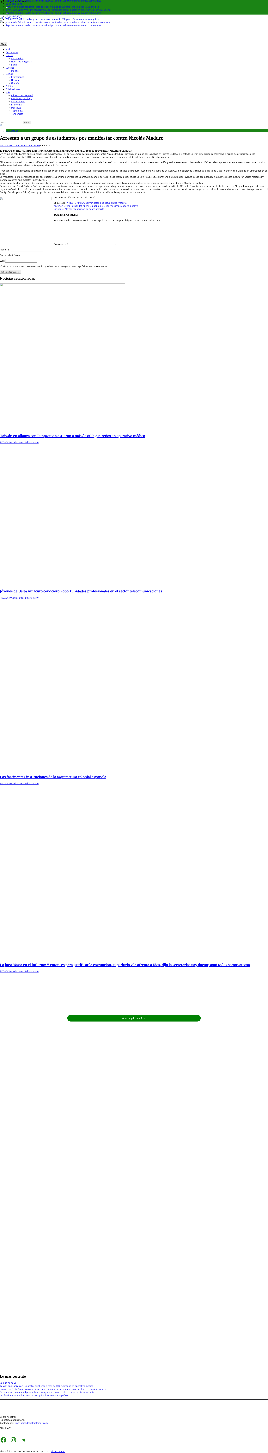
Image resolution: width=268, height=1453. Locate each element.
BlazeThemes (58, 1451)
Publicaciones (13, 89)
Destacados (12, 52)
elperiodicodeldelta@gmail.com (31, 1423)
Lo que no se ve (14, 13)
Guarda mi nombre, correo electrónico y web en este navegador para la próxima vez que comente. (55, 266)
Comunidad (17, 58)
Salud (14, 64)
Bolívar (89, 202)
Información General (22, 95)
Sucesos (10, 67)
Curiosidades (18, 101)
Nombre (5, 249)
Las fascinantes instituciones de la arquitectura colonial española (53, 777)
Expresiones (17, 77)
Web (2, 260)
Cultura (9, 73)
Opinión (15, 83)
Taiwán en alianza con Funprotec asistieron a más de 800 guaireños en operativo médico (52, 3)
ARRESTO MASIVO (76, 202)
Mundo (15, 70)
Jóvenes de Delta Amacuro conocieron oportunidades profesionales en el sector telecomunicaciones (59, 6)
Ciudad (9, 55)
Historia (15, 80)
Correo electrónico (11, 255)
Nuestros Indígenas (21, 61)
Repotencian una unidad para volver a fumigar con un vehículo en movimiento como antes (53, 9)
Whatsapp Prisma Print (134, 1018)
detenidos (98, 202)
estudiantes (111, 202)
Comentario (61, 244)
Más (8, 92)
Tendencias (17, 113)
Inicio (8, 49)
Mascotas (16, 107)
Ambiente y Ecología (21, 98)
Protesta (122, 202)
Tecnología (17, 110)
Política (9, 86)
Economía (16, 104)
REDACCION (6, 145)
